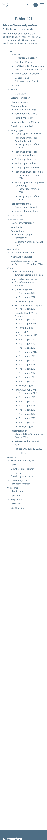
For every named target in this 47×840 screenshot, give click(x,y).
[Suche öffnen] (29, 4)
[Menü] (42, 5)
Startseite (32, 43)
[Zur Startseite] (7, 5)
